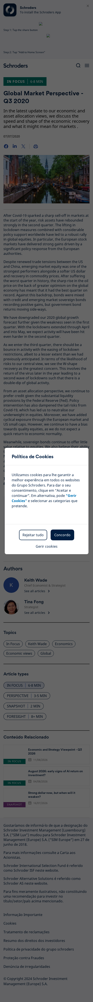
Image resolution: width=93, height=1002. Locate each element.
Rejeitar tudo (33, 535)
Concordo (62, 535)
